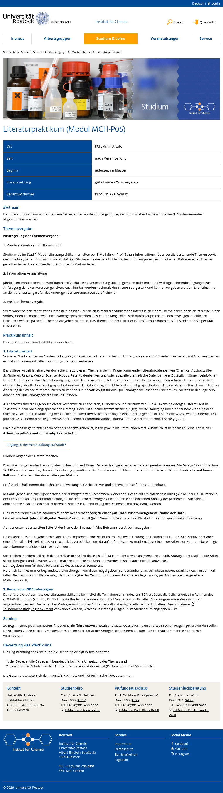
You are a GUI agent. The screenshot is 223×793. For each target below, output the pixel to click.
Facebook (181, 743)
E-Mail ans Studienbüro (82, 710)
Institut (17, 39)
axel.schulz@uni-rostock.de (53, 541)
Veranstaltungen (164, 39)
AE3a (81, 700)
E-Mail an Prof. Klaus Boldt (139, 710)
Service (206, 39)
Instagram (182, 754)
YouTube (181, 748)
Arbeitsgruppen (57, 39)
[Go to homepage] (37, 18)
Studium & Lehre (110, 39)
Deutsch (198, 3)
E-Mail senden (73, 771)
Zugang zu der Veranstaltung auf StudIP (36, 444)
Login (215, 3)
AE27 (135, 700)
